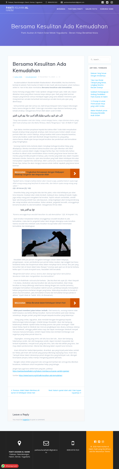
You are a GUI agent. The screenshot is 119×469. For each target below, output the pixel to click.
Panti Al (17, 9)
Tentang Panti (75, 9)
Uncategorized (31, 77)
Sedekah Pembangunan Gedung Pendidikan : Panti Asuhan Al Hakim (99, 94)
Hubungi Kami (106, 9)
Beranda (61, 9)
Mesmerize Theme (103, 451)
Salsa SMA (18, 77)
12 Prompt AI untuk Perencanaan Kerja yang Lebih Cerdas (98, 103)
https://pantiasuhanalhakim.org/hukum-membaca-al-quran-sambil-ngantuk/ (41, 371)
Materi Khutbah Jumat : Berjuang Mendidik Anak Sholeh (99, 112)
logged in (26, 419)
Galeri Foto (91, 9)
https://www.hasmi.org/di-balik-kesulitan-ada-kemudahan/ (40, 375)
